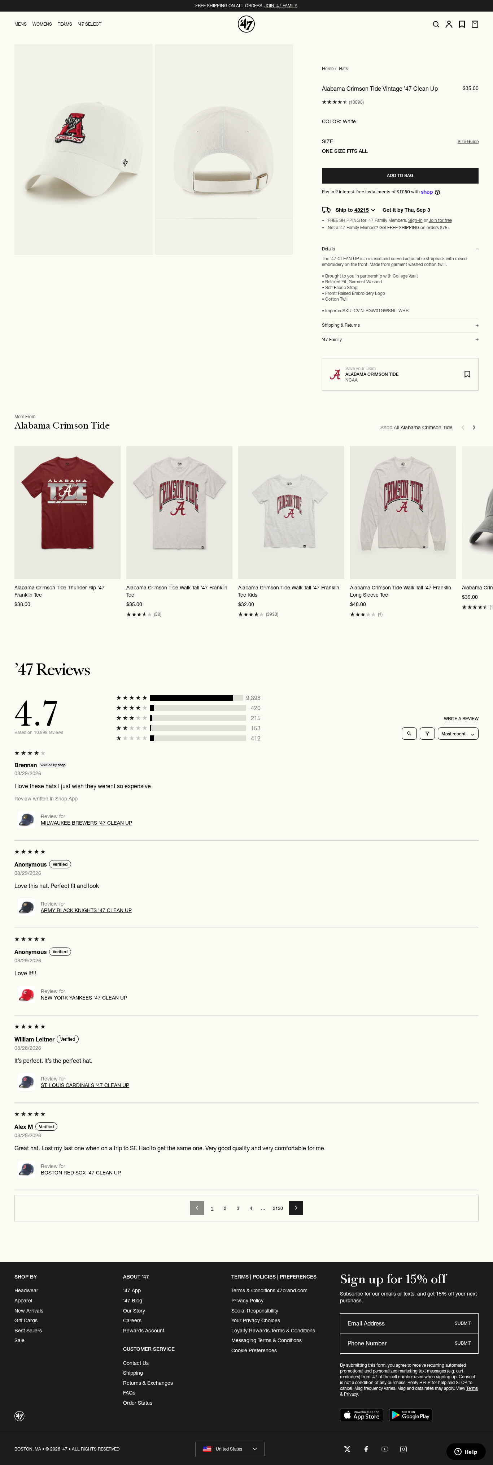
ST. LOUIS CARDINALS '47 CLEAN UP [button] (85, 1085)
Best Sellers (28, 1330)
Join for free (440, 220)
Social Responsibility (254, 1310)
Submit (463, 1323)
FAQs (129, 1392)
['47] (246, 24)
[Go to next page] (296, 1208)
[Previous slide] (462, 427)
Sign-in (415, 220)
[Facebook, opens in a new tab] (366, 1449)
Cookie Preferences (254, 1350)
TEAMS (65, 24)
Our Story (134, 1310)
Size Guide (468, 141)
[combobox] (230, 1449)
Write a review (461, 718)
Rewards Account (143, 1330)
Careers (132, 1320)
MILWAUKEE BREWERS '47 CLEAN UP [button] (86, 823)
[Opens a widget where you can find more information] (466, 1452)
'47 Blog (132, 1300)
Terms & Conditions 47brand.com (269, 1290)
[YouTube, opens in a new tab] (385, 1449)
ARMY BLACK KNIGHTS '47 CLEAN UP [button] (86, 910)
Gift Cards (26, 1320)
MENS (20, 24)
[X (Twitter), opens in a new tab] (347, 1449)
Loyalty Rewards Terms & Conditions (273, 1330)
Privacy (351, 1394)
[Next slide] (474, 427)
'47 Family (332, 339)
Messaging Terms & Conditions (266, 1340)
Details (328, 249)
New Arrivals (28, 1310)
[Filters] (427, 733)
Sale (19, 1340)
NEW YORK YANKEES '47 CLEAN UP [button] (84, 997)
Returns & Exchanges (148, 1383)
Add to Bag (400, 175)
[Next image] (450, 513)
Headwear (26, 1290)
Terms (472, 1388)
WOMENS (42, 24)
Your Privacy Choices (255, 1320)
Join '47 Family (281, 5)
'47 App (132, 1290)
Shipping (133, 1373)
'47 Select (89, 24)
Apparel (23, 1300)
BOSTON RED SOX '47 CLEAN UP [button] (81, 1172)
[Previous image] (356, 513)
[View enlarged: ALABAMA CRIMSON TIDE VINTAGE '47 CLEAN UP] (83, 149)
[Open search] (436, 24)
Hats (343, 68)
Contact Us (136, 1363)
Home (327, 68)
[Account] (449, 24)
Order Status (137, 1403)
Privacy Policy (247, 1300)
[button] (335, 102)
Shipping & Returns (341, 325)
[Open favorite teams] (462, 24)
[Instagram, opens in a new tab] (403, 1449)
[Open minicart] (475, 24)
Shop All (416, 427)
